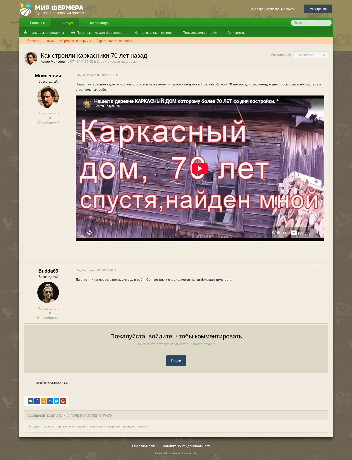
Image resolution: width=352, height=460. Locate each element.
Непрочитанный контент (153, 32)
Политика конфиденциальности (186, 445)
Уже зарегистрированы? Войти (273, 8)
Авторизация (281, 54)
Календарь (99, 23)
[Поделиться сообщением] (324, 75)
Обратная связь (144, 445)
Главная (37, 23)
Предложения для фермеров (99, 32)
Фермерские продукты (46, 32)
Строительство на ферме (117, 61)
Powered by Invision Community (176, 453)
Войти (176, 360)
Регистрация (318, 8)
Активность (236, 32)
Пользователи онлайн (199, 32)
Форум (67, 23)
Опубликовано (97, 75)
